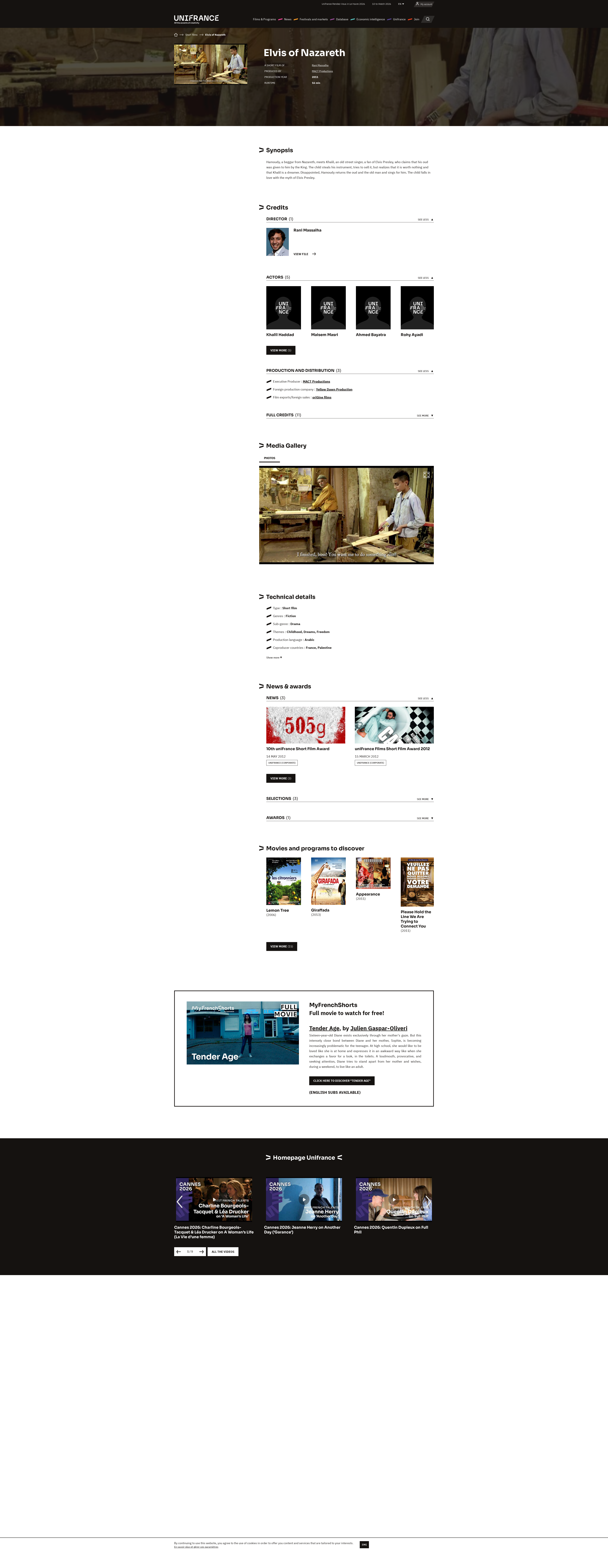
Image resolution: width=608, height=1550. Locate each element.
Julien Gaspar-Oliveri (378, 1028)
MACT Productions (322, 71)
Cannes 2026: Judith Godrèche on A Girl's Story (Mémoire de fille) (389, 1230)
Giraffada (320, 910)
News (287, 19)
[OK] (364, 1544)
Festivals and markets (314, 19)
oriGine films (321, 397)
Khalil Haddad (280, 334)
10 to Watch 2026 (381, 3)
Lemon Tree (277, 910)
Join (416, 19)
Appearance (368, 894)
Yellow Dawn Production (334, 389)
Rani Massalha (320, 65)
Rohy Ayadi (412, 334)
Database (342, 19)
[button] (427, 475)
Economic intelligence (371, 19)
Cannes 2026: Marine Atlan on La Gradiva (304, 1227)
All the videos (223, 1252)
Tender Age (324, 1028)
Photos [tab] (269, 458)
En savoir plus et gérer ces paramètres (196, 1546)
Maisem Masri (324, 334)
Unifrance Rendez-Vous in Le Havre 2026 (343, 3)
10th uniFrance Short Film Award (297, 748)
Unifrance (399, 19)
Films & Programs (264, 19)
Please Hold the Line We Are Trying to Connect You (416, 919)
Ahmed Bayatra (371, 334)
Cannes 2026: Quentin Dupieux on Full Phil (211, 1230)
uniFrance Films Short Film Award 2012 (392, 748)
